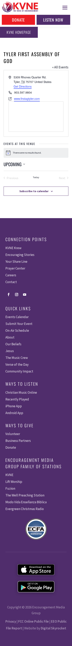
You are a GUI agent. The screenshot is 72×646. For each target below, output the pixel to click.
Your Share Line (16, 261)
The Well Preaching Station (24, 495)
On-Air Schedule (17, 330)
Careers (10, 275)
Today (36, 177)
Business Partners (18, 440)
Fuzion (10, 488)
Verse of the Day (17, 364)
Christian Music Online (21, 392)
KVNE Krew (13, 248)
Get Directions (23, 86)
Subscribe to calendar (34, 191)
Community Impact (19, 371)
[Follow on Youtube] (24, 294)
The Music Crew (16, 357)
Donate (18, 20)
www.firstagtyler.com (27, 99)
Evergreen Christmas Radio (24, 509)
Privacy (10, 621)
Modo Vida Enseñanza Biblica (26, 502)
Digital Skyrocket (53, 628)
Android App (14, 413)
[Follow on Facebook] (8, 294)
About (9, 337)
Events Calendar (17, 317)
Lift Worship (13, 481)
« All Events (60, 67)
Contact (11, 282)
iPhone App (13, 406)
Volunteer (12, 434)
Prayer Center (15, 268)
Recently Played (17, 399)
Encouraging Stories (19, 255)
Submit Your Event (18, 324)
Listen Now (53, 20)
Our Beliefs (13, 344)
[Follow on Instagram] (16, 294)
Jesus (9, 351)
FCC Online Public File (33, 621)
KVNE (9, 475)
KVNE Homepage (19, 32)
